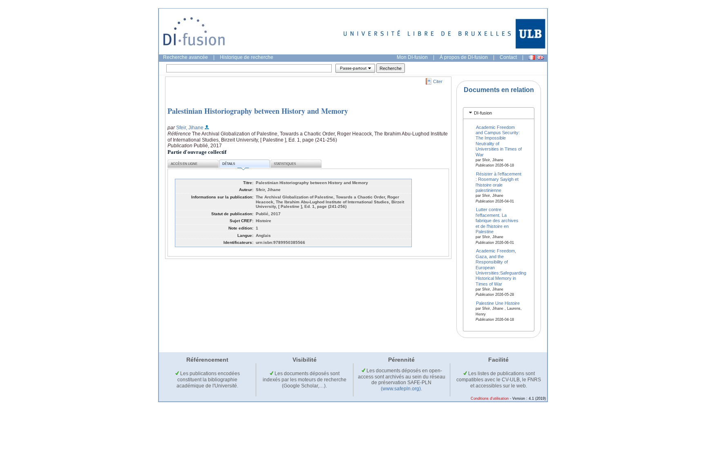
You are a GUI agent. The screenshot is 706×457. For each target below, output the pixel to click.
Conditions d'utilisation (490, 398)
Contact (508, 57)
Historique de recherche (246, 57)
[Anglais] (540, 57)
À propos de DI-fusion (464, 57)
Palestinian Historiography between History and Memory (258, 111)
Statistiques (285, 164)
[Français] (531, 57)
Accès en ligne (184, 164)
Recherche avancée (185, 57)
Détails (228, 164)
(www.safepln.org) (401, 389)
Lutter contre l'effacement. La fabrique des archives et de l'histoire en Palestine (497, 220)
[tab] (498, 113)
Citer (437, 81)
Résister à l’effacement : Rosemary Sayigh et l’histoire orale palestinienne (499, 182)
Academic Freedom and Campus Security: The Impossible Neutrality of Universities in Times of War (499, 140)
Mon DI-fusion (412, 57)
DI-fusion (483, 112)
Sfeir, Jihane (189, 128)
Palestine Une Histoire (498, 303)
